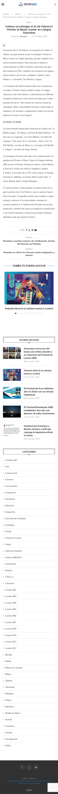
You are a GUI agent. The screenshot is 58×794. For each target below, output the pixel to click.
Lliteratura (9, 583)
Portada (6, 14)
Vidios (8, 745)
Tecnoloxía (9, 726)
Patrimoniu (10, 687)
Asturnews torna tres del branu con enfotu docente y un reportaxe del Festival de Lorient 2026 (38, 353)
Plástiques (9, 694)
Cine (7, 466)
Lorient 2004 (10, 603)
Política (8, 700)
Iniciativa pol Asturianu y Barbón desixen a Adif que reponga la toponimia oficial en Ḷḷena (38, 431)
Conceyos (9, 479)
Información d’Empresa (15, 781)
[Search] (55, 4)
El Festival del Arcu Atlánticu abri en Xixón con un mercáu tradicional (39, 391)
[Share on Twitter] (29, 230)
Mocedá (8, 655)
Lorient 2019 (10, 635)
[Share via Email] (36, 230)
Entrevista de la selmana (15, 518)
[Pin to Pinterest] (32, 230)
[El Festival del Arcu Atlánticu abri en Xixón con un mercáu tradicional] (12, 393)
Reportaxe (9, 706)
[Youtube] (35, 767)
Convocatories (11, 486)
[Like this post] (23, 230)
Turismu (8, 733)
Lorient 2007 (10, 622)
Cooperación (10, 492)
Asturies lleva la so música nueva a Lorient (29, 308)
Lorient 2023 (10, 648)
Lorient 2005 (10, 609)
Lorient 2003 (10, 596)
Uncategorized (11, 739)
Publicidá (37, 783)
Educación (9, 505)
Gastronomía (10, 564)
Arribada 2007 (11, 460)
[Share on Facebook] (26, 230)
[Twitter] (29, 767)
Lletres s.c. (9, 577)
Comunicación (11, 473)
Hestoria (8, 570)
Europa (8, 531)
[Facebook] (22, 767)
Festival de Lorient (13, 538)
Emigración (10, 512)
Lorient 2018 (10, 629)
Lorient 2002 (10, 590)
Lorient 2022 (10, 642)
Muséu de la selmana (14, 668)
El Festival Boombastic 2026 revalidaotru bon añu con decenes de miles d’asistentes (39, 410)
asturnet (23, 36)
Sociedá (8, 719)
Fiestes (8, 544)
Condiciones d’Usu (32, 781)
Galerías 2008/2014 (13, 557)
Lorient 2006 (10, 616)
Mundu (8, 661)
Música (18, 14)
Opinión (8, 681)
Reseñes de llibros (12, 713)
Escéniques (9, 525)
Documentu (10, 499)
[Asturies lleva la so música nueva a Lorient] (29, 288)
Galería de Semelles (13, 551)
